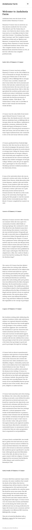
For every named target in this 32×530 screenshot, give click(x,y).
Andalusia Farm (9, 4)
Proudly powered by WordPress (10, 528)
